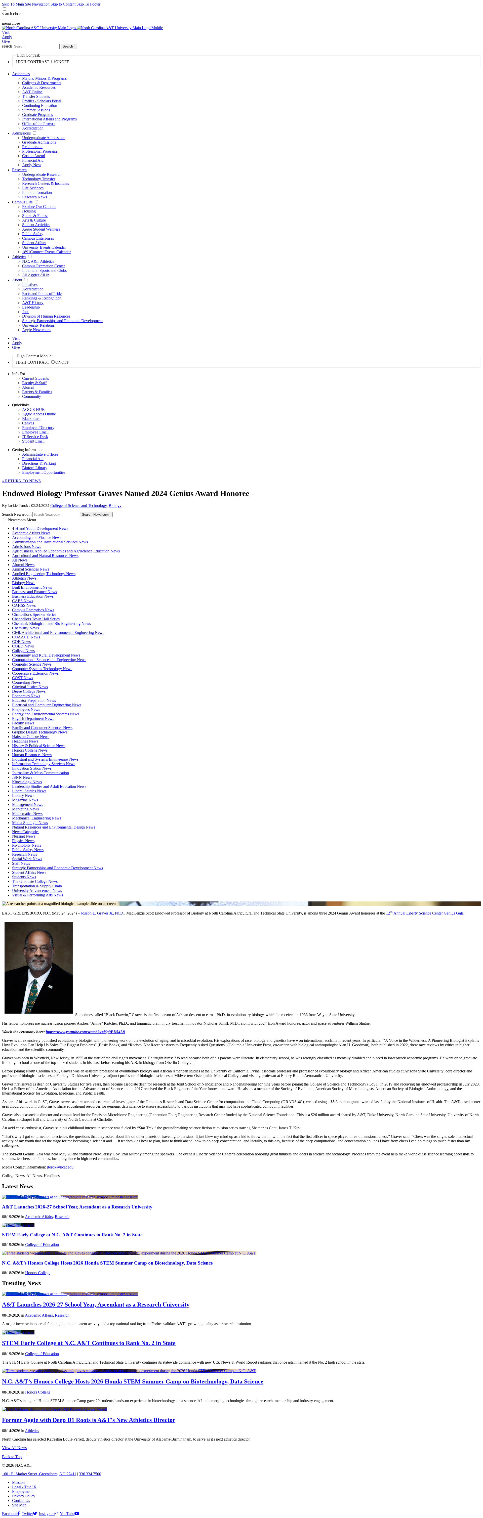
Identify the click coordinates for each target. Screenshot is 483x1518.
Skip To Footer (88, 4)
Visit (5, 32)
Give (6, 41)
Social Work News (27, 859)
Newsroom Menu (22, 520)
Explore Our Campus (39, 206)
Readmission (32, 147)
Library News (23, 795)
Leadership (31, 307)
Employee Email (35, 432)
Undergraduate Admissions (43, 138)
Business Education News (33, 596)
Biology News (23, 583)
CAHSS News (24, 605)
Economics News (26, 696)
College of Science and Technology (78, 505)
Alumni (28, 387)
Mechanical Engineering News (36, 818)
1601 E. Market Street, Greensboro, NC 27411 (39, 1474)
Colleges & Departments (41, 83)
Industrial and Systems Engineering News (45, 759)
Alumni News (23, 564)
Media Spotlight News (30, 822)
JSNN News (22, 777)
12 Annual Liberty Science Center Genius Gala (425, 913)
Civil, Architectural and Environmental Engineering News (58, 632)
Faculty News (23, 723)
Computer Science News (32, 664)
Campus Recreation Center (43, 266)
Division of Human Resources (46, 316)
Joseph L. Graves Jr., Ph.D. (102, 913)
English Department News (33, 718)
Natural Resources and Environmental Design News (53, 827)
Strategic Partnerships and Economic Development (62, 321)
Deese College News (29, 691)
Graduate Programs (37, 114)
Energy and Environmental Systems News (45, 714)
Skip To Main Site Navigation (26, 4)
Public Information (37, 192)
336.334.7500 (90, 1474)
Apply (7, 37)
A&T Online (32, 92)
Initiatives (29, 284)
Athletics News (24, 578)
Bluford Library (34, 468)
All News (19, 560)
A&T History (33, 302)
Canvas (28, 423)
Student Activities (36, 225)
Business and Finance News (34, 592)
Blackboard (31, 418)
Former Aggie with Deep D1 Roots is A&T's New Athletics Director (88, 1420)
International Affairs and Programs (49, 119)
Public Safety (32, 234)
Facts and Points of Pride (42, 293)
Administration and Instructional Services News (50, 542)
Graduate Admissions (39, 142)
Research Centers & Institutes (45, 183)
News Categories (25, 832)
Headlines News (25, 741)
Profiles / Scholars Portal (41, 101)
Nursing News (23, 836)
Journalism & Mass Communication (40, 773)
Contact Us (21, 1500)
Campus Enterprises (38, 238)
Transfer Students (36, 96)
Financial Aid (33, 160)
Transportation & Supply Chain (37, 886)
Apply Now (31, 165)
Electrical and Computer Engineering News (46, 705)
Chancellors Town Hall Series (36, 619)
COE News (21, 641)
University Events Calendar (44, 247)
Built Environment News (32, 587)
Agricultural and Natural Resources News (45, 555)
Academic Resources (39, 87)
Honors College (37, 1273)
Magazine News (25, 800)
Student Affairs (34, 243)
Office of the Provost (38, 123)
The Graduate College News (35, 881)
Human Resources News (32, 755)
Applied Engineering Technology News (43, 574)
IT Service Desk (35, 437)
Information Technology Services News (43, 764)
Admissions (21, 133)
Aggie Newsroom (36, 330)
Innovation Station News (32, 768)
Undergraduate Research (41, 174)
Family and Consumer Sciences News (42, 727)
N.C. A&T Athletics (38, 261)
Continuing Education (39, 105)
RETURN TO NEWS (21, 481)
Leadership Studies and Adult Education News (49, 786)
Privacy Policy (23, 1496)
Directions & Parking (39, 463)
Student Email (33, 441)
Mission (18, 1482)
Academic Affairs (39, 1217)
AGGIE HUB (33, 409)
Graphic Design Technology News (39, 732)
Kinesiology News (27, 782)
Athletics (19, 257)
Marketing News (25, 809)
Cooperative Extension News (35, 673)
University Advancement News (37, 890)
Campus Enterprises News (33, 610)
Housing (29, 211)
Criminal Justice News (30, 687)
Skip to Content (63, 4)
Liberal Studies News (29, 791)
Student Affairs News (29, 872)
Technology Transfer (38, 179)
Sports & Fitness (35, 215)
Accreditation (33, 128)
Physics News (23, 841)
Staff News (21, 863)
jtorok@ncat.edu (60, 1167)
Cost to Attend (33, 156)
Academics (21, 74)
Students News (24, 877)
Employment (22, 1491)
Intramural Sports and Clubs (44, 270)
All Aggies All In (35, 275)
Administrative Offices (40, 454)
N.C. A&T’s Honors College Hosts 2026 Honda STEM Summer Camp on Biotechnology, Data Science (107, 1263)
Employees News (26, 709)
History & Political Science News (38, 746)
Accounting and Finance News (36, 537)
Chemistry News (25, 628)
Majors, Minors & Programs (44, 78)
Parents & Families (37, 392)
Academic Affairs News (31, 533)
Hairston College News (30, 736)
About (17, 280)
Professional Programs (40, 151)
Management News (27, 804)
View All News (14, 1448)
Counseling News (26, 682)
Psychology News (26, 845)
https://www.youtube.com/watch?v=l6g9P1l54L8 (85, 1032)
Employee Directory (38, 427)
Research (19, 170)
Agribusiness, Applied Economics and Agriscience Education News (66, 551)
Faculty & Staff (34, 383)
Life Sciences (33, 188)
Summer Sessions (36, 110)
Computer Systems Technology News (42, 669)
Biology (115, 505)
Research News (34, 197)
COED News (23, 646)
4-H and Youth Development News (40, 528)
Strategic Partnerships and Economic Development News (57, 868)
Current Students (35, 378)
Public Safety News (28, 850)
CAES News (22, 601)
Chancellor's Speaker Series (34, 614)
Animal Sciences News (30, 569)
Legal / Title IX (24, 1487)
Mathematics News (27, 813)
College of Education (42, 1244)
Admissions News (26, 546)
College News (23, 650)
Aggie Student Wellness (41, 229)
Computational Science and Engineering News (49, 660)
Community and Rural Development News (46, 655)
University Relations (38, 325)
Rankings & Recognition (42, 298)
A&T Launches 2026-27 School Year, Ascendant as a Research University (77, 1206)
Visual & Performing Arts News (37, 895)
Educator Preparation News (34, 700)
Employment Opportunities (43, 472)
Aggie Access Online (39, 414)
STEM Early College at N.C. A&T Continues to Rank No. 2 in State (72, 1234)
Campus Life (22, 202)
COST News (22, 678)
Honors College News (30, 750)
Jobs (25, 312)
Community (31, 396)
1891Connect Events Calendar (46, 252)
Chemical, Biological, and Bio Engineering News (51, 623)
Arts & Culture (34, 220)
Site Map (19, 1505)
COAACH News (26, 637)
